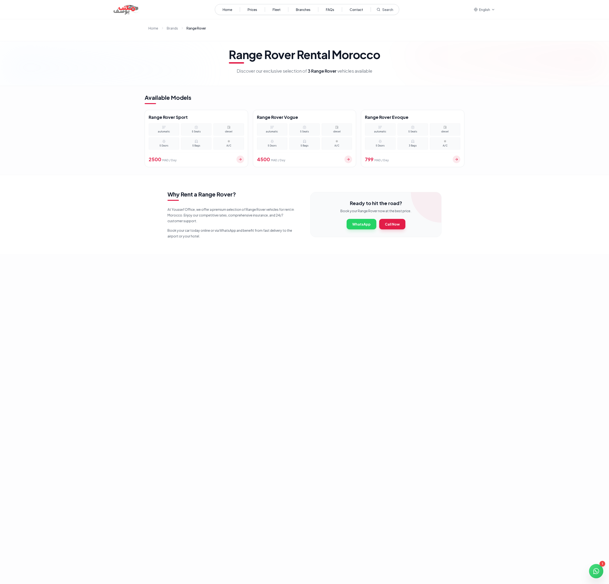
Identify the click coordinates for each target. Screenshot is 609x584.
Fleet (276, 9)
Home (227, 9)
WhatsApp (361, 224)
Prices (252, 9)
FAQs (330, 9)
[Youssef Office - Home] (126, 9)
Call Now (392, 224)
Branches (303, 9)
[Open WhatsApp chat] (596, 571)
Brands (172, 28)
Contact (356, 9)
